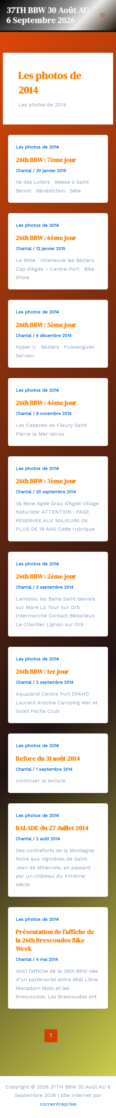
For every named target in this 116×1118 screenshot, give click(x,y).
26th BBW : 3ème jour (46, 480)
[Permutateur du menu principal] (102, 15)
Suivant (58, 1048)
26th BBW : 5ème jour (46, 324)
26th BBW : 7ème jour (46, 159)
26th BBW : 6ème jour (46, 237)
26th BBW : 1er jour (42, 671)
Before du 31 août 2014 (48, 758)
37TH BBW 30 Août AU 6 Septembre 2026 (47, 15)
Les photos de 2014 (37, 146)
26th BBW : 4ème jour (46, 402)
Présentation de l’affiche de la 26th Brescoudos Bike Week (55, 940)
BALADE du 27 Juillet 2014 (52, 827)
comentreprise (58, 1104)
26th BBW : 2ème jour (46, 576)
